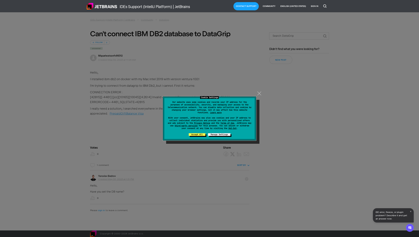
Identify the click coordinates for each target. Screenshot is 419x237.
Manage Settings (219, 134)
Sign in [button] (314, 6)
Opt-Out (232, 128)
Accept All (197, 134)
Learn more (216, 112)
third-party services (186, 125)
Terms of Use (227, 123)
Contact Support (246, 6)
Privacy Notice (202, 123)
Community (269, 6)
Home (102, 6)
